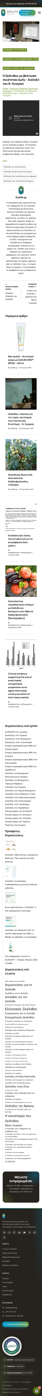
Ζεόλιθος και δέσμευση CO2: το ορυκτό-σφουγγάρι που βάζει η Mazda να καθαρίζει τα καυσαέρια (21, 933)
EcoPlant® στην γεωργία (16, 732)
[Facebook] (9, 1232)
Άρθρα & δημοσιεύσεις (11, 1257)
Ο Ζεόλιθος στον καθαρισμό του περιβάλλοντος (18, 1130)
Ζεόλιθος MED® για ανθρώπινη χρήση (16, 1024)
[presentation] (21, 336)
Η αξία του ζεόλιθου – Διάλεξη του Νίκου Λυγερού (31, 293)
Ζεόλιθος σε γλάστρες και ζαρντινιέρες (16, 1061)
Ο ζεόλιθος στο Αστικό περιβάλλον (18, 1158)
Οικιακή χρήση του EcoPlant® (18, 811)
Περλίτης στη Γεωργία (15, 825)
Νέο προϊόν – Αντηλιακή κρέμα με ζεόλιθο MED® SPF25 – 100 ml (21, 360)
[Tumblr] (29, 1232)
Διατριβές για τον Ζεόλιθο (16, 999)
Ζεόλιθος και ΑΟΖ (12, 1033)
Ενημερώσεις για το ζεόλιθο (20, 1013)
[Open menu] (39, 12)
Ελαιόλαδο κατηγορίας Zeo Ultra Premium (20, 1005)
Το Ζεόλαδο (10, 1161)
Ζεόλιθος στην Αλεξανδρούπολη (17, 1083)
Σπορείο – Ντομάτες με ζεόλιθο (11, 293)
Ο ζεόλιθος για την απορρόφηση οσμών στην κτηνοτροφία (21, 1140)
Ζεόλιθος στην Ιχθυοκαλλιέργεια (20, 797)
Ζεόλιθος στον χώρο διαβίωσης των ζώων (18, 1102)
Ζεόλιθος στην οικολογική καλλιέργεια (18, 181)
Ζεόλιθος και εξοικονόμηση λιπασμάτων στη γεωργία (21, 1045)
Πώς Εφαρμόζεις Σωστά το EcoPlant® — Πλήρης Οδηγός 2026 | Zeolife (21, 959)
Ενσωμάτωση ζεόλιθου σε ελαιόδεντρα (18, 1021)
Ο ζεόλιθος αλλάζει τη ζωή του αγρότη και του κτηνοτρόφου (20, 1135)
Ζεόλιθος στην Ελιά (17, 1086)
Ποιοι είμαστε (26, 1382)
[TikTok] (4, 1238)
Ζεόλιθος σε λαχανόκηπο (15, 1067)
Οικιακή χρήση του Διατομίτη (18, 815)
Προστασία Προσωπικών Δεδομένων (15, 1389)
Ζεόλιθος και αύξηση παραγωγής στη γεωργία (19, 1037)
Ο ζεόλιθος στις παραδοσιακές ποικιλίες (17, 1155)
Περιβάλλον (7, 1295)
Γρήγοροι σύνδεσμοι (10, 1265)
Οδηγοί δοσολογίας (9, 1253)
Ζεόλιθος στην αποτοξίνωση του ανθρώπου (20, 176)
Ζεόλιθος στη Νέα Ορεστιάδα (20, 1076)
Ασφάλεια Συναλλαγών (11, 1392)
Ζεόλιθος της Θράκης (19, 1106)
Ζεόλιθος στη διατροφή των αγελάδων (19, 1080)
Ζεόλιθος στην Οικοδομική (17, 804)
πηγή (5, 161)
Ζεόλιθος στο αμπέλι (13, 1099)
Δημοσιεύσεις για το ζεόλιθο (18, 987)
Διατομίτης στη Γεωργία (16, 735)
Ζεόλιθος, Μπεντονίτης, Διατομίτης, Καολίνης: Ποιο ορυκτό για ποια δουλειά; (21, 858)
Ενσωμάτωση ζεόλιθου (19, 1017)
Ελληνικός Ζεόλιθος (21, 1009)
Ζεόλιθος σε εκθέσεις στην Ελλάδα (18, 1064)
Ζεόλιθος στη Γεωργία (15, 50)
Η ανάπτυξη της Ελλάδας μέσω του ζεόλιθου (18, 1111)
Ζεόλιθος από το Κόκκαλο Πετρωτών (20, 1030)
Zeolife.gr (21, 197)
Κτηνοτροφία (7, 1282)
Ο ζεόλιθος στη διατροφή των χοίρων (18, 1144)
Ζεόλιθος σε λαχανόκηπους (13, 1070)
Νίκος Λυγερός (13, 1125)
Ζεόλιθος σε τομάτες (13, 1073)
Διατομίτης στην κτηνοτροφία (18, 742)
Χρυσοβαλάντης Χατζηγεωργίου (20, 552)
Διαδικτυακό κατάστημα (24, 12)
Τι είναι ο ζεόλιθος (9, 1249)
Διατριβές (6, 1261)
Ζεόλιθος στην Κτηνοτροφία (18, 801)
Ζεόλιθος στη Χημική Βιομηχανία (20, 790)
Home (5, 88)
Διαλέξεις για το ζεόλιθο (16, 993)
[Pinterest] (14, 1232)
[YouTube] (24, 1232)
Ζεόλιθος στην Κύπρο (11, 1090)
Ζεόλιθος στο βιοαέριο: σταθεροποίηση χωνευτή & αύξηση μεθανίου (21, 884)
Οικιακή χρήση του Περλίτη (17, 821)
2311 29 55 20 (10, 1312)
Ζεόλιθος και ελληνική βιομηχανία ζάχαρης (19, 1042)
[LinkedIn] (19, 1232)
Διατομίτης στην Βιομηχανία (18, 739)
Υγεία (4, 1286)
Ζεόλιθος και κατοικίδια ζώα (15, 167)
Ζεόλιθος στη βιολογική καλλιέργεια (18, 171)
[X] (4, 1232)
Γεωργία (5, 1278)
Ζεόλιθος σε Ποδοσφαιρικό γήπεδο (15, 1055)
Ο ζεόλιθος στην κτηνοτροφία (14, 1152)
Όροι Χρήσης (7, 1385)
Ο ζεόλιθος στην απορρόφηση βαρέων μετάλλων (18, 1148)
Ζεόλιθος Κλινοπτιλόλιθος (14, 1027)
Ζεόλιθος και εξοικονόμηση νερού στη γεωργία (19, 1051)
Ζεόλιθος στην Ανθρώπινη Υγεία (20, 59)
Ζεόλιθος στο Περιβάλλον (17, 808)
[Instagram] (34, 1232)
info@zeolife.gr (11, 1308)
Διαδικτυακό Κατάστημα (17, 1324)
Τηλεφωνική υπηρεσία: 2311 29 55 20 (21, 4)
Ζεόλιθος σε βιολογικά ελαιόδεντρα (16, 1058)
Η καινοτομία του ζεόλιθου (18, 1118)
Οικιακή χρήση (8, 1290)
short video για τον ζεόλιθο (15, 981)
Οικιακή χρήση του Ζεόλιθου (18, 68)
